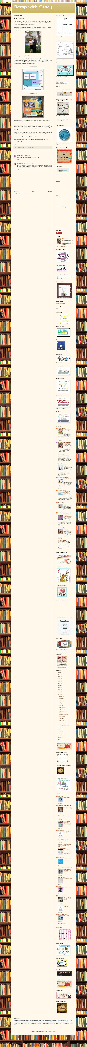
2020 (59, 683)
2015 (59, 693)
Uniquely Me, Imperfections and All (64, 806)
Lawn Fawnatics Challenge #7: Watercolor (66, 492)
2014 (59, 694)
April (60, 728)
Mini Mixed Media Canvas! (67, 859)
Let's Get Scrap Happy (62, 914)
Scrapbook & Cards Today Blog (64, 844)
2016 (59, 691)
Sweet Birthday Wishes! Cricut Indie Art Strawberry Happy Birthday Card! (67, 824)
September (61, 700)
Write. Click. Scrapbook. (63, 840)
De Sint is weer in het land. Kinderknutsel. (67, 888)
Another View (61, 718)
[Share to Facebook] (32, 147)
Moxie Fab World (61, 877)
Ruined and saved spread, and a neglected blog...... (67, 516)
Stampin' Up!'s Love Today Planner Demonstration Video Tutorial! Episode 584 (67, 851)
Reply (18, 159)
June (60, 703)
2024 (59, 676)
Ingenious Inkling (61, 454)
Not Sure (60, 712)
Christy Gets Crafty (62, 428)
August (60, 702)
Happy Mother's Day (67, 503)
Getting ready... (66, 906)
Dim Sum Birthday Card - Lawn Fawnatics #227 (67, 431)
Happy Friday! (61, 720)
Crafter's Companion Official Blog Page (65, 867)
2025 (59, 674)
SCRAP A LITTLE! (62, 905)
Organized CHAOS (62, 490)
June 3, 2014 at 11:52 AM (28, 163)
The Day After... (62, 723)
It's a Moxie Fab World (67, 878)
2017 (59, 689)
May (60, 705)
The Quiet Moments (62, 540)
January (60, 731)
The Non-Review (61, 815)
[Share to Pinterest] (34, 147)
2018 (59, 687)
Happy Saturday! (62, 707)
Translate (65, 83)
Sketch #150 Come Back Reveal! (66, 832)
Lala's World (60, 796)
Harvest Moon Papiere (62, 464)
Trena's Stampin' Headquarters (64, 442)
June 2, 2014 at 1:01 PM (25, 155)
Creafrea (59, 886)
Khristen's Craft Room (62, 896)
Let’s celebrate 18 (66, 797)
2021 (59, 681)
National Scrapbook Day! (64, 725)
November (61, 696)
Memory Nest (31, 63)
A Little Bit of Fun (61, 841)
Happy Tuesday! (62, 709)
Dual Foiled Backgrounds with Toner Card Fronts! (67, 466)
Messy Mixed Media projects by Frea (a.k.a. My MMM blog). (64, 513)
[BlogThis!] (30, 147)
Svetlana (18, 155)
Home (33, 191)
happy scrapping (61, 527)
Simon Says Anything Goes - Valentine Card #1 (67, 809)
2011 (59, 737)
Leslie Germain (20, 163)
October (60, 698)
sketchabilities (61, 830)
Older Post (50, 191)
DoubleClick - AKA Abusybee (64, 821)
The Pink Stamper (61, 848)
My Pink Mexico (61, 502)
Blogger (53, 1031)
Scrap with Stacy (33, 6)
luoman (45, 1031)
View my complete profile (61, 246)
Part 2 (60, 722)
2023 (59, 678)
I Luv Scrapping (61, 857)
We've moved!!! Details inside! (63, 845)
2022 (59, 680)
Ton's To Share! (62, 716)
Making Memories (61, 923)
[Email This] (28, 147)
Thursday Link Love (62, 455)
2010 (59, 739)
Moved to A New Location (66, 444)
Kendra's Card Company (63, 477)
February (61, 730)
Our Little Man (66, 915)
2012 (59, 736)
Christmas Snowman (62, 541)
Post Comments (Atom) (23, 193)
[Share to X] (31, 147)
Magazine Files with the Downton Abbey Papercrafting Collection (67, 871)
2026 (59, 672)
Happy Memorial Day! (63, 711)
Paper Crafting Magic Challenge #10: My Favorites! (67, 898)
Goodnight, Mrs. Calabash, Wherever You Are (65, 817)
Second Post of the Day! (63, 714)
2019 (59, 685)
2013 (59, 734)
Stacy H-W (65, 238)
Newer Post (16, 191)
